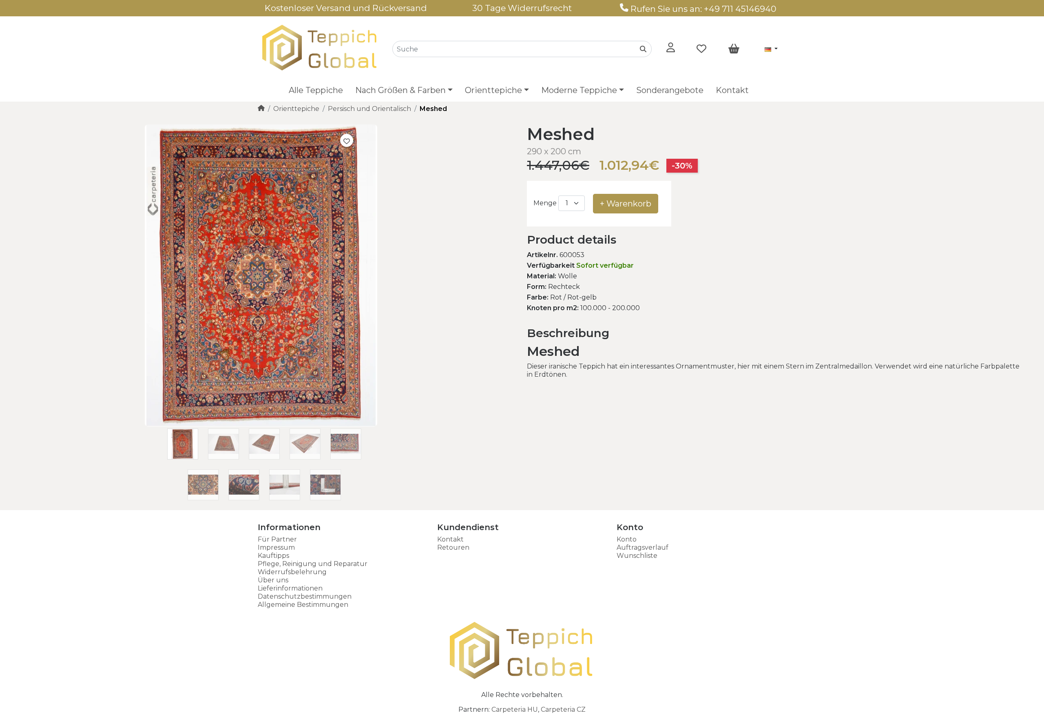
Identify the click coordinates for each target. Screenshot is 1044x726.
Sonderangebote (669, 90)
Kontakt (732, 90)
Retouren (453, 547)
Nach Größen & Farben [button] (400, 90)
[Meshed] (261, 424)
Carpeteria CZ (563, 709)
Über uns (273, 580)
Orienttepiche (296, 109)
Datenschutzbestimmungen (305, 596)
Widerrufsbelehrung (292, 572)
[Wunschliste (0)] (701, 49)
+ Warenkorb (625, 204)
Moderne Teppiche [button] (579, 90)
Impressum (276, 547)
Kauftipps (273, 555)
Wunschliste (637, 555)
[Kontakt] (624, 9)
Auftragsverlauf (642, 547)
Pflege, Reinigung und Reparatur (312, 564)
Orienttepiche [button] (493, 90)
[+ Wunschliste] (346, 140)
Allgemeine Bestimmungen (303, 604)
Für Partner (277, 539)
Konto (627, 539)
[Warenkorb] (733, 49)
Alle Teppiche (316, 90)
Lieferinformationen (290, 588)
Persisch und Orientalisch (369, 109)
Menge (545, 203)
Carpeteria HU (514, 709)
